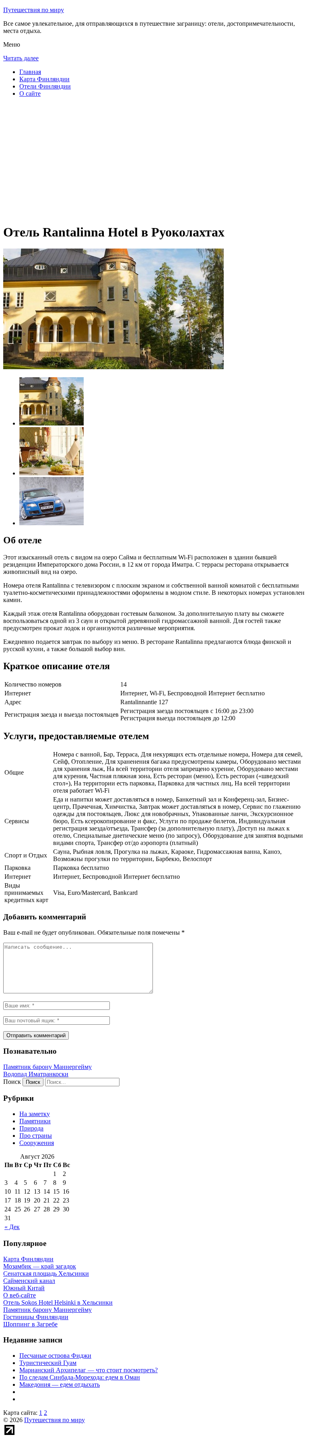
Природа (31, 1128)
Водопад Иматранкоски (35, 1074)
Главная (30, 71)
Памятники (35, 1121)
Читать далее (21, 58)
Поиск (12, 1081)
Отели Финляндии (45, 86)
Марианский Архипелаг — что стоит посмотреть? (88, 1370)
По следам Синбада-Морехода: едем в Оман (79, 1377)
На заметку (34, 1113)
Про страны (35, 1135)
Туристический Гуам (47, 1362)
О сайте (30, 93)
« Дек (12, 1226)
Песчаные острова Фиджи (55, 1355)
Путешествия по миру (33, 9)
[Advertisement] (154, 160)
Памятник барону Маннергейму (47, 1066)
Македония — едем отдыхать (59, 1384)
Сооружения (36, 1142)
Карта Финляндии (44, 79)
